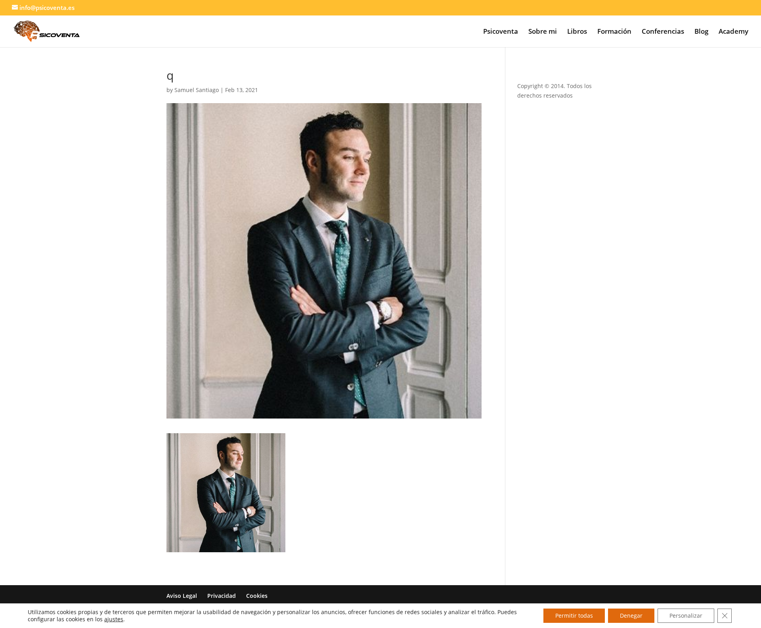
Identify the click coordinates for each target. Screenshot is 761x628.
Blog (701, 32)
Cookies (257, 595)
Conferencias (663, 32)
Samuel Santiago (196, 90)
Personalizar (685, 615)
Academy (733, 32)
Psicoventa (500, 32)
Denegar (631, 615)
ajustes (113, 619)
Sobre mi (542, 32)
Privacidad (221, 595)
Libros (577, 32)
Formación (614, 32)
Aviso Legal (181, 595)
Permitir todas (574, 615)
